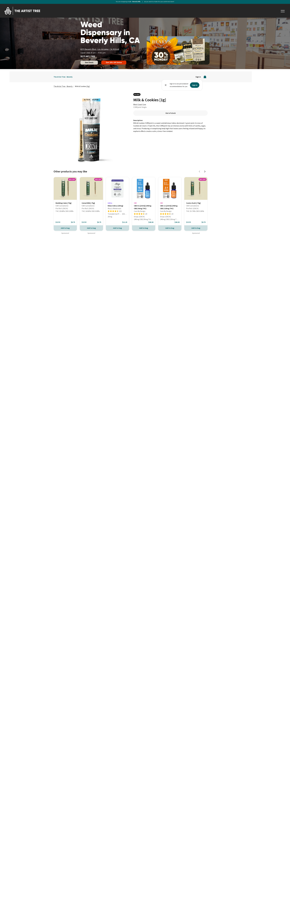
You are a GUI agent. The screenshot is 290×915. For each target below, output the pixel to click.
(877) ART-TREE (87, 56)
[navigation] (283, 11)
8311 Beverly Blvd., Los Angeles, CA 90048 (99, 49)
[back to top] (284, 909)
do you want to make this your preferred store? (159, 1)
